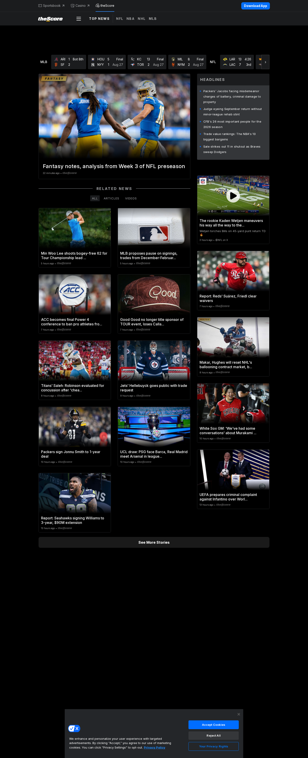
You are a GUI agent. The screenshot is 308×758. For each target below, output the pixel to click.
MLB (153, 19)
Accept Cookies (213, 724)
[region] (154, 733)
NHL (142, 19)
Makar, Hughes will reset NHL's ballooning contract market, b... (226, 364)
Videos (131, 198)
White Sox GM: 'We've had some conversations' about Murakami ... (228, 430)
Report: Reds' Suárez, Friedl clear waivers (228, 298)
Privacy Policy (154, 747)
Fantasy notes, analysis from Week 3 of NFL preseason (114, 166)
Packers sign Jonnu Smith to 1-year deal (70, 454)
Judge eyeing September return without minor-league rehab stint (232, 111)
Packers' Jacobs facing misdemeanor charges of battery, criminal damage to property (232, 96)
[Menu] (78, 18)
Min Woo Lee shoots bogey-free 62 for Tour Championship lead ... (74, 255)
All (95, 198)
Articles (111, 198)
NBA (130, 19)
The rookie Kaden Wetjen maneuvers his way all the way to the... (231, 222)
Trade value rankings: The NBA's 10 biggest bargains (229, 136)
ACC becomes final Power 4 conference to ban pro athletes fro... (71, 321)
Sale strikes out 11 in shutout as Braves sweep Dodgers (232, 149)
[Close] (238, 714)
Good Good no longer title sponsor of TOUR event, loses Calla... (152, 321)
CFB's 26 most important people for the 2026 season (232, 124)
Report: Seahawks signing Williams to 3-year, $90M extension (72, 520)
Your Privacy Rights (213, 746)
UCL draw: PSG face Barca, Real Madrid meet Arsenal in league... (154, 454)
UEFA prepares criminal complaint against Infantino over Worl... (228, 496)
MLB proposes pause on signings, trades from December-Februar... (148, 255)
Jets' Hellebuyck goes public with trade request (153, 387)
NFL (119, 19)
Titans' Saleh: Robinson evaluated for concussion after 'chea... (72, 387)
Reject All (214, 735)
